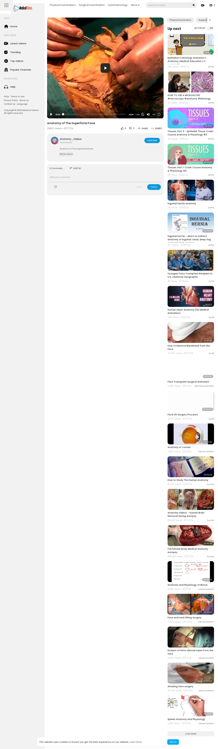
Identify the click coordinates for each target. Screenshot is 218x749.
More (134, 5)
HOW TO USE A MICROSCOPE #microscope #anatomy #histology (189, 97)
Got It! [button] (173, 742)
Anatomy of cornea (179, 447)
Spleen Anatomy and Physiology (186, 719)
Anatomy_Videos (71, 139)
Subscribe (152, 140)
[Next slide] (209, 20)
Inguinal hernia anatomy (182, 203)
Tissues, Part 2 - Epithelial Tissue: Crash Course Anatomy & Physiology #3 (190, 133)
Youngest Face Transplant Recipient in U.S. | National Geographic (190, 275)
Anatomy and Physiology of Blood (187, 584)
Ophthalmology (118, 5)
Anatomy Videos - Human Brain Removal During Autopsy (186, 514)
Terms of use (17, 96)
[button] (212, 5)
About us (24, 100)
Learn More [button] (136, 742)
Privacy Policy (11, 100)
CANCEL (139, 187)
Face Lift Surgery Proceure (183, 414)
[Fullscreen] (159, 114)
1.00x (138, 115)
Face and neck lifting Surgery (184, 617)
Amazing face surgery (180, 686)
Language (22, 104)
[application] (105, 68)
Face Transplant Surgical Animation (188, 381)
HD (154, 115)
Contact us (9, 104)
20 (142, 114)
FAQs (6, 96)
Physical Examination (62, 5)
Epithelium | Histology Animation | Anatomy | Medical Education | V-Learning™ (187, 61)
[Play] (51, 114)
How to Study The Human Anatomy (188, 480)
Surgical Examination (92, 5)
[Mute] (148, 114)
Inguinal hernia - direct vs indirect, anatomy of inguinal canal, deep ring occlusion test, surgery (189, 239)
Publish (154, 187)
